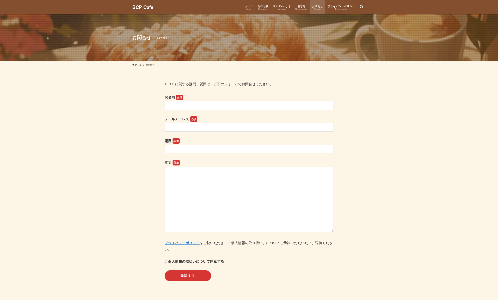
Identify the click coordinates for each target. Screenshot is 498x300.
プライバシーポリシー (182, 242)
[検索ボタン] (361, 7)
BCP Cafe (142, 7)
